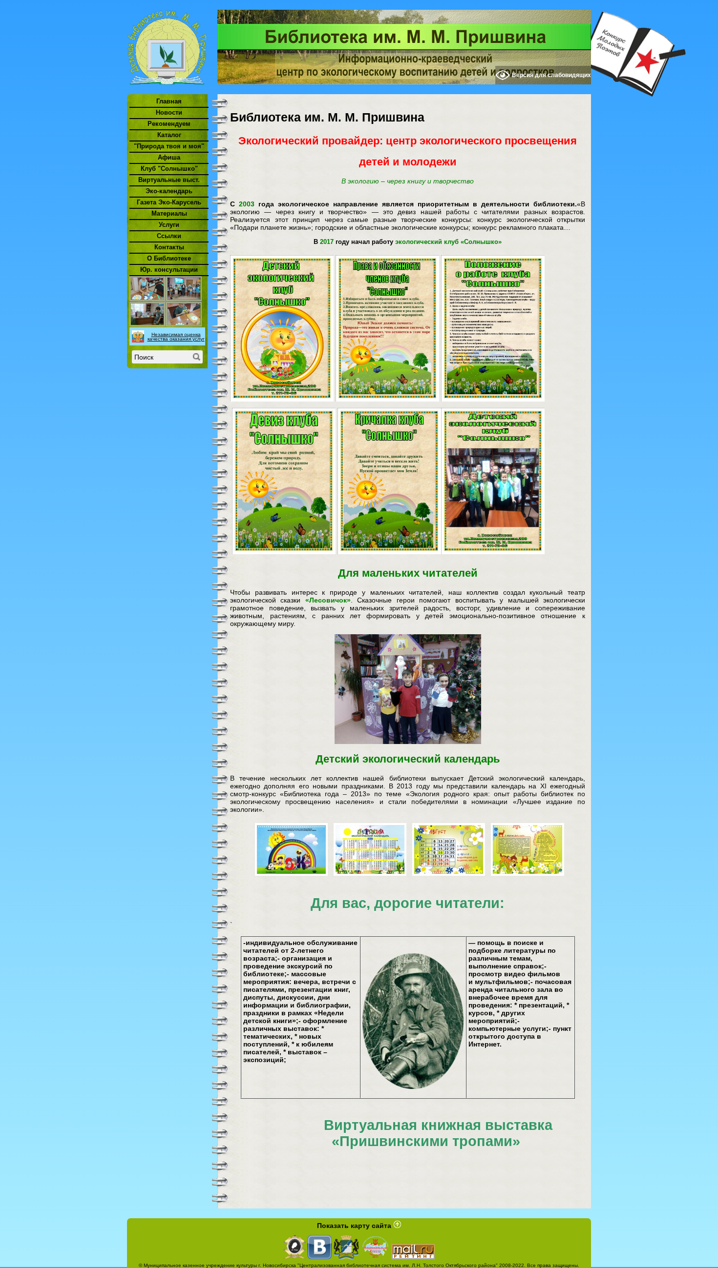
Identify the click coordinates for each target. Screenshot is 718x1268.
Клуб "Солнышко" (169, 168)
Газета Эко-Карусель (169, 202)
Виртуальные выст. (169, 179)
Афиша (169, 157)
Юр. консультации (169, 269)
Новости (169, 112)
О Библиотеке (169, 258)
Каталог (169, 135)
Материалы (169, 213)
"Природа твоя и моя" (169, 146)
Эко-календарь (169, 191)
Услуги (169, 224)
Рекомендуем (169, 123)
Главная (169, 101)
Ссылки (169, 236)
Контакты (169, 247)
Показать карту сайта (354, 1225)
